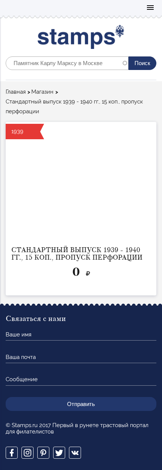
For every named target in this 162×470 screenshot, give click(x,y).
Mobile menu (150, 8)
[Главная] (81, 38)
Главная (16, 91)
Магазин (42, 91)
